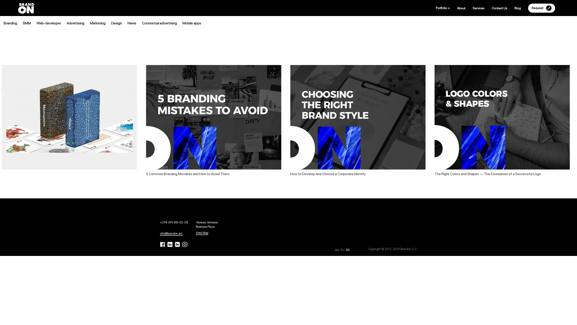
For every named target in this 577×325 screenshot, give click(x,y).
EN (348, 250)
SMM (27, 23)
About (461, 8)
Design (116, 23)
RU (343, 250)
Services (479, 8)
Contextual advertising (159, 23)
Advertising (75, 23)
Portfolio (443, 8)
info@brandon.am (171, 233)
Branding (10, 23)
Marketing (97, 23)
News (132, 23)
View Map (202, 232)
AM (337, 250)
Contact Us (499, 8)
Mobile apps (192, 23)
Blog (518, 8)
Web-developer (49, 23)
